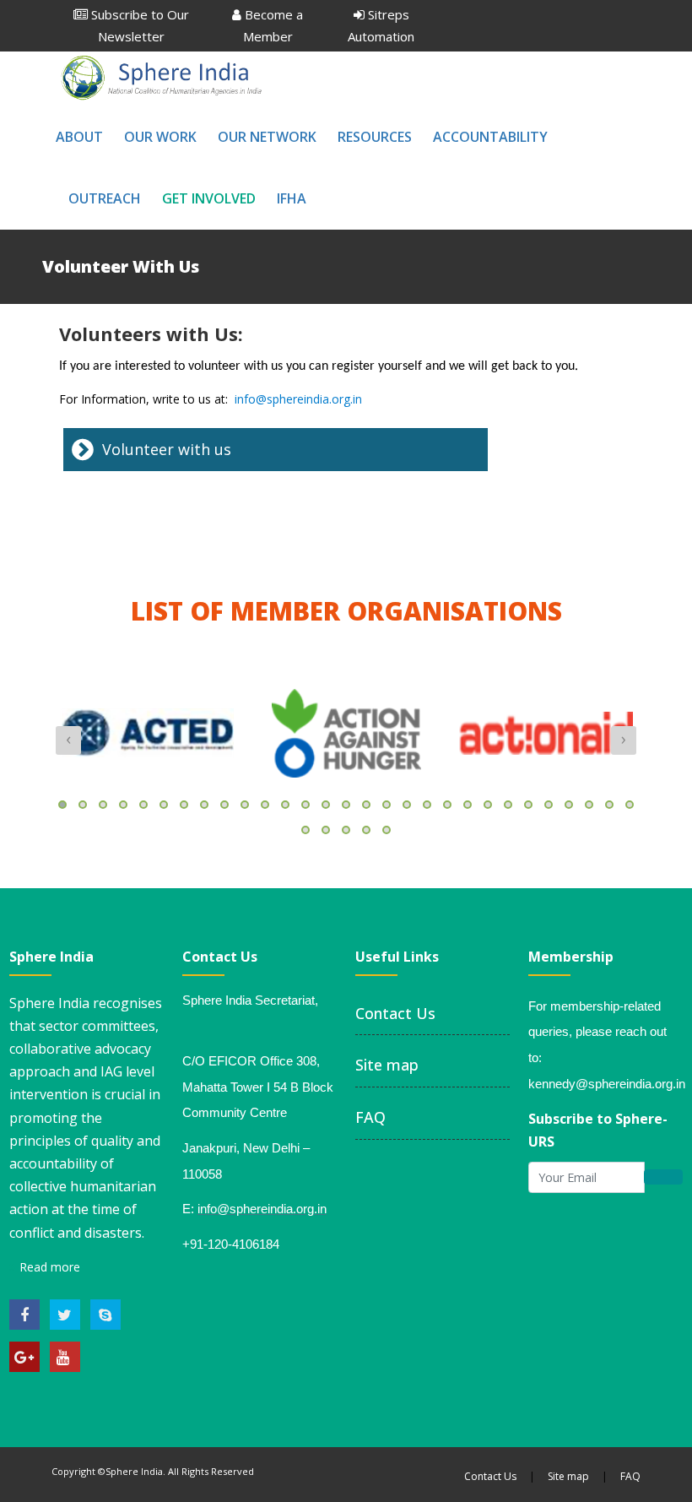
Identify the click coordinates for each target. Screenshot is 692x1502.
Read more (48, 1267)
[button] (62, 804)
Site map (387, 1065)
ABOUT (79, 136)
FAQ (370, 1117)
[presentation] (68, 740)
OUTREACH (104, 198)
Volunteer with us (166, 449)
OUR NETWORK (267, 136)
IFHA (291, 198)
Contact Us (395, 1013)
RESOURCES (375, 136)
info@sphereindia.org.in (298, 399)
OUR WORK (160, 136)
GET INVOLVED (209, 198)
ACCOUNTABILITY (490, 136)
